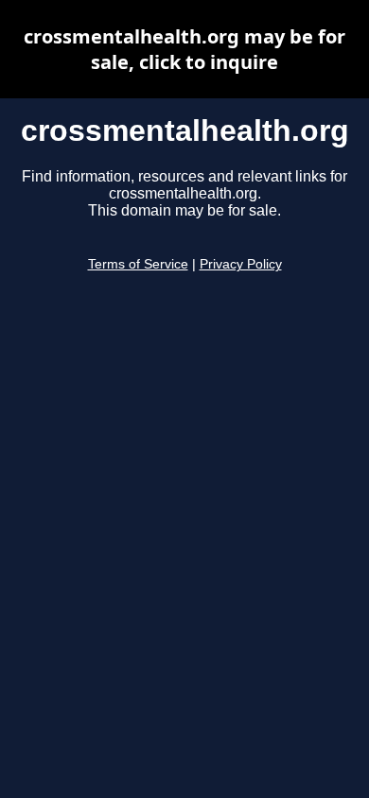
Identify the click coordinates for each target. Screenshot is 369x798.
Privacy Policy (241, 264)
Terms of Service (138, 264)
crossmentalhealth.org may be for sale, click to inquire (184, 49)
